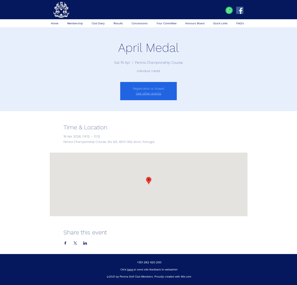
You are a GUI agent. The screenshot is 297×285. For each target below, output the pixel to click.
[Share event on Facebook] (65, 243)
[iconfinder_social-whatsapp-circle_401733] (229, 10)
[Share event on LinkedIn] (85, 243)
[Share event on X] (75, 243)
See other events (148, 93)
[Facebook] (239, 10)
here (130, 269)
